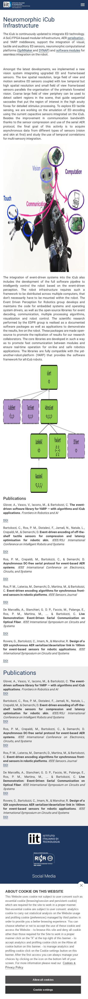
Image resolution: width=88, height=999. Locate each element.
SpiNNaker (25, 50)
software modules (68, 50)
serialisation (75, 38)
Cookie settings (43, 989)
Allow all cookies (43, 979)
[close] (81, 885)
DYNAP (43, 50)
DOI (5, 520)
